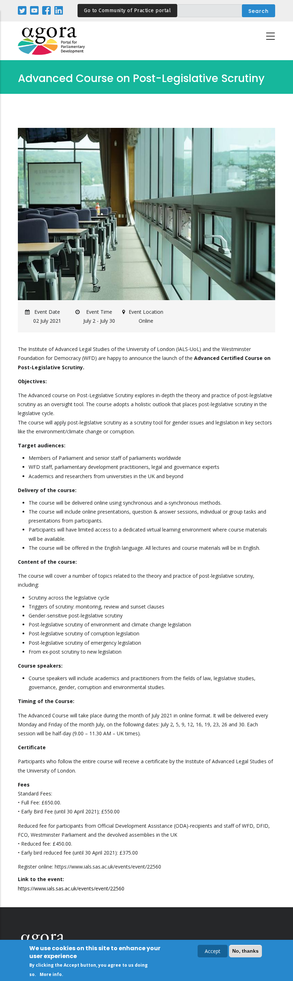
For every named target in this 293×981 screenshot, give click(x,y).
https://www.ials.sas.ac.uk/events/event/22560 (71, 888)
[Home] (52, 41)
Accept (212, 951)
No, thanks (245, 951)
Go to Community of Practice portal (127, 11)
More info (51, 974)
